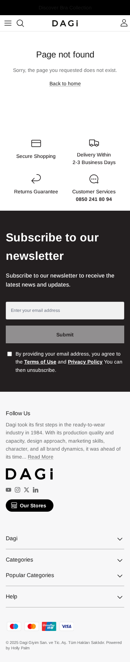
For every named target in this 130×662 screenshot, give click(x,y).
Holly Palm (20, 648)
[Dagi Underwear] (65, 23)
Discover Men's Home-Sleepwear (65, 10)
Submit (65, 335)
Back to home (65, 83)
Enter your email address (35, 310)
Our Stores (33, 505)
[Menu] (8, 23)
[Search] (24, 23)
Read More (40, 457)
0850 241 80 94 (94, 199)
